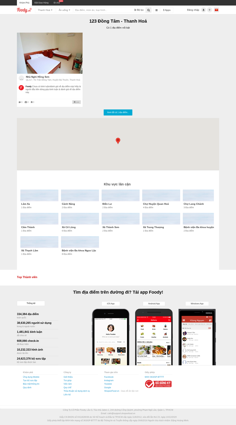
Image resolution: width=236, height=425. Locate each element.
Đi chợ (57, 3)
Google (107, 387)
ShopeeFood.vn (112, 391)
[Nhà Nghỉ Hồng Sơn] (50, 53)
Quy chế (67, 387)
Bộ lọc (140, 9)
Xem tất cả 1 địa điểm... (118, 112)
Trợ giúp (68, 380)
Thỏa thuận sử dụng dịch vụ (77, 391)
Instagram (109, 380)
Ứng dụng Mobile (31, 377)
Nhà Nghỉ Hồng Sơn (37, 76)
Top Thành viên (27, 277)
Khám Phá (24, 3)
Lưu (77, 102)
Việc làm (68, 384)
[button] (118, 141)
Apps (167, 10)
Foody (29, 86)
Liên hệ (67, 394)
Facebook (109, 377)
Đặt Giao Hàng (42, 3)
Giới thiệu (68, 377)
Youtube (108, 384)
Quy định (27, 387)
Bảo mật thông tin (31, 384)
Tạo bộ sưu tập (30, 380)
